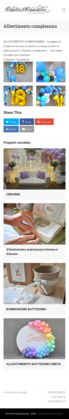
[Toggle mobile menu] (63, 9)
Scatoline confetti (16, 392)
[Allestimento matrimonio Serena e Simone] (35, 242)
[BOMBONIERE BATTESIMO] (35, 302)
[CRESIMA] (35, 187)
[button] (11, 121)
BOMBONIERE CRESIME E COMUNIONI (56, 397)
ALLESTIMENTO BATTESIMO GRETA (33, 364)
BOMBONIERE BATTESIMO (26, 309)
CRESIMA (13, 194)
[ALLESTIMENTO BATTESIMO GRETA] (35, 357)
